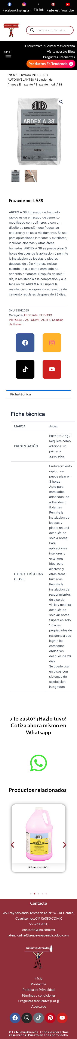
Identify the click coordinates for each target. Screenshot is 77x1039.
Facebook (9, 10)
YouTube (67, 10)
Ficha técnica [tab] (20, 394)
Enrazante (26, 84)
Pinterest (53, 10)
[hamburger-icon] (8, 57)
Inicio (11, 75)
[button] (61, 102)
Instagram (24, 10)
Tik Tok (39, 10)
